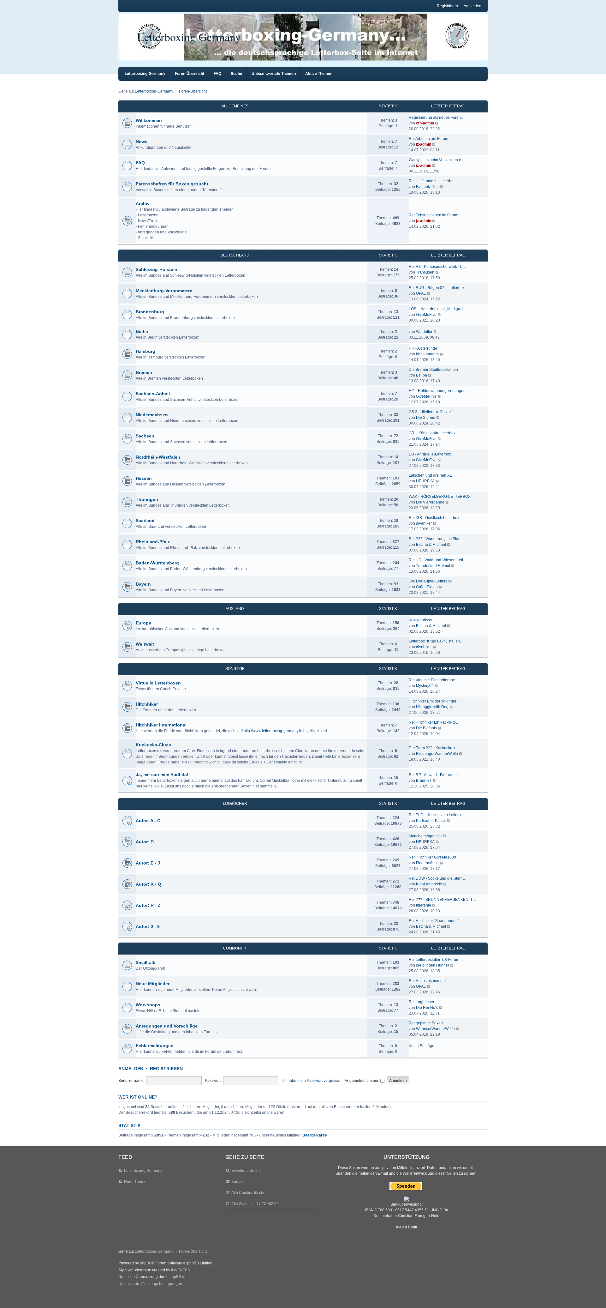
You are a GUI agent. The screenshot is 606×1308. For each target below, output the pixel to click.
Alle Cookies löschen (249, 1192)
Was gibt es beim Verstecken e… (437, 160)
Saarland (145, 520)
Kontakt (237, 1181)
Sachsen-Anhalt (153, 393)
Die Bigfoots (426, 728)
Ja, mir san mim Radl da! (162, 774)
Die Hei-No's (427, 1007)
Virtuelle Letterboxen (158, 682)
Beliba (421, 375)
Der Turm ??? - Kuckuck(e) (432, 748)
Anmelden (130, 1068)
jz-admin (423, 144)
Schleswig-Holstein (156, 269)
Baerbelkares (314, 1135)
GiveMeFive (426, 314)
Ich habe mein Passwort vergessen (312, 1080)
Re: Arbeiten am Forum (428, 138)
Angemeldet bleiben (362, 1080)
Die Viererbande (430, 502)
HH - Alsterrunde (423, 348)
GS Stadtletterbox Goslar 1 (431, 412)
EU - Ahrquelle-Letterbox (430, 454)
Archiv (143, 203)
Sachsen (145, 435)
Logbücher (235, 803)
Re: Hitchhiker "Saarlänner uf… (435, 921)
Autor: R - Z (148, 905)
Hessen (144, 478)
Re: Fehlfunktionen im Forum (433, 215)
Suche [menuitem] (236, 73)
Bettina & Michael (431, 544)
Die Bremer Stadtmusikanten (433, 369)
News (141, 141)
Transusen (425, 272)
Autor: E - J (148, 862)
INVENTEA (180, 1270)
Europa (143, 622)
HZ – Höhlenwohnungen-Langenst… (440, 391)
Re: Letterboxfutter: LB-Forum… (436, 959)
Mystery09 (425, 686)
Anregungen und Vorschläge (167, 1025)
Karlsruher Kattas (431, 820)
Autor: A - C (148, 820)
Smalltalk (145, 962)
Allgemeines (235, 106)
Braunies (423, 780)
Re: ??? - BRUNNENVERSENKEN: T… (442, 899)
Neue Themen (136, 1181)
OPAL (421, 293)
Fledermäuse (427, 863)
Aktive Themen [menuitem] (318, 73)
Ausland (235, 608)
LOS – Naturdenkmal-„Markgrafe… (438, 309)
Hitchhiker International (161, 724)
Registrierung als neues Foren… (437, 117)
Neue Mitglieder (152, 983)
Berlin (142, 331)
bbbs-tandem (427, 354)
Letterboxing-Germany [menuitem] (145, 73)
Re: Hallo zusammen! (427, 981)
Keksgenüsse (420, 620)
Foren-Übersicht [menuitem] (189, 73)
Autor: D (145, 841)
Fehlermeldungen (155, 1045)
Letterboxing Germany (189, 36)
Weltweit (145, 644)
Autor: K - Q (148, 884)
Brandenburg (150, 311)
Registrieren (166, 1068)
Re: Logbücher (421, 1002)
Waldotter (424, 331)
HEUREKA (425, 481)
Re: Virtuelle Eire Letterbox (432, 680)
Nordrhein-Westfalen (158, 457)
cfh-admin (425, 123)
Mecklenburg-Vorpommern (164, 290)
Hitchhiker (147, 704)
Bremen (144, 372)
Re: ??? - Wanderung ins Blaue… (437, 539)
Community (235, 948)
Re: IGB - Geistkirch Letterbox (434, 517)
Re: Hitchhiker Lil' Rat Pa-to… (434, 722)
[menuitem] (129, 1284)
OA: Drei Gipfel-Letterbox (430, 581)
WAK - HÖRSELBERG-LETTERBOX (440, 496)
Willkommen (149, 120)
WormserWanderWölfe (435, 1029)
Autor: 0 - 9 (148, 926)
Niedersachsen (152, 414)
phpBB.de (178, 1277)
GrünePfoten (427, 587)
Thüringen (147, 499)
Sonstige (235, 668)
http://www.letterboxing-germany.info (275, 731)
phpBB (146, 1263)
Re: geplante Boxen (426, 1023)
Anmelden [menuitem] (472, 6)
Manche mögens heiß (427, 836)
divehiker (424, 523)
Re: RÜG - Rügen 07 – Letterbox (437, 288)
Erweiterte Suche (246, 1170)
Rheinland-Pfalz (153, 541)
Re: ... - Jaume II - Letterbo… (433, 181)
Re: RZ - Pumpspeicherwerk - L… (437, 266)
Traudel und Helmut (433, 566)
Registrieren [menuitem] (447, 6)
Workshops (148, 1004)
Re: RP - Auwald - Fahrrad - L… (436, 775)
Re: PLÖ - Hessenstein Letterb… (437, 815)
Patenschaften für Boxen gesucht (172, 183)
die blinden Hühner (432, 965)
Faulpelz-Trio (427, 186)
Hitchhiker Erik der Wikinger (432, 701)
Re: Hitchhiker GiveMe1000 (432, 857)
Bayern (143, 584)
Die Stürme (425, 417)
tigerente (423, 905)
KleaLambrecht (429, 884)
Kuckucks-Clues (153, 744)
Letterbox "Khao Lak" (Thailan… (436, 641)
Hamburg (145, 351)
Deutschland (234, 255)
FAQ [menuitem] (217, 73)
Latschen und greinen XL (430, 475)
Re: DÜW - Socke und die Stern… (437, 878)
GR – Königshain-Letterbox (432, 433)
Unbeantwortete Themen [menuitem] (274, 73)
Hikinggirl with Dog (432, 707)
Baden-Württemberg (157, 562)
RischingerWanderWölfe (437, 753)
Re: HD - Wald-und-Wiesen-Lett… (438, 560)
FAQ (140, 162)
